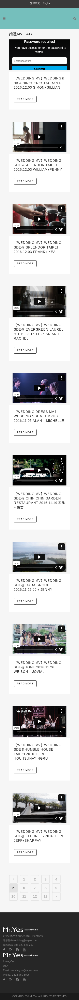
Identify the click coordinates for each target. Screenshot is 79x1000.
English (47, 3)
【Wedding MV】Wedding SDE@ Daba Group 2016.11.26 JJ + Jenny (37, 585)
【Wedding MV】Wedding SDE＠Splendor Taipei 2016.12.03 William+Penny (38, 165)
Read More (25, 99)
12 (35, 896)
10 (13, 896)
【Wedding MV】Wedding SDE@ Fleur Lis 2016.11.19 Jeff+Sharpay (38, 836)
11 (24, 896)
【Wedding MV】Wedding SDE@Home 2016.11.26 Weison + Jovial (37, 667)
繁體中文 (35, 3)
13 (46, 896)
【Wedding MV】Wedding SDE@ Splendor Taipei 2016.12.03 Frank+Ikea (37, 247)
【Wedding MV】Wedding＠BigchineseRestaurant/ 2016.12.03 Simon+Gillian (39, 83)
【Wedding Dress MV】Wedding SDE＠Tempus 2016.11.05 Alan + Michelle (39, 416)
